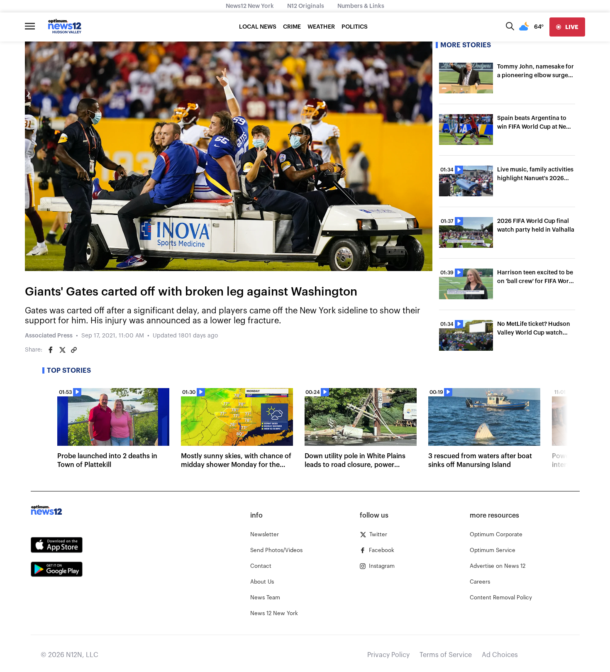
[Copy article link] (74, 350)
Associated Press (49, 336)
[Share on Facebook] (50, 350)
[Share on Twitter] (62, 350)
